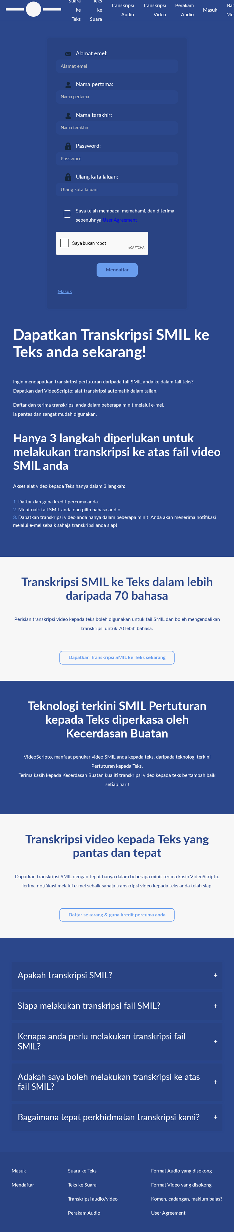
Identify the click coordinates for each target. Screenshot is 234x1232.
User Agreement (120, 220)
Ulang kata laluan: (97, 177)
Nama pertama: (94, 84)
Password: (88, 146)
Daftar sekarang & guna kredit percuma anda (117, 914)
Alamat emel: (92, 53)
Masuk (65, 291)
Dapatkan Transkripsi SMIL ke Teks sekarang (117, 657)
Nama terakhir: (94, 115)
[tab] (117, 975)
